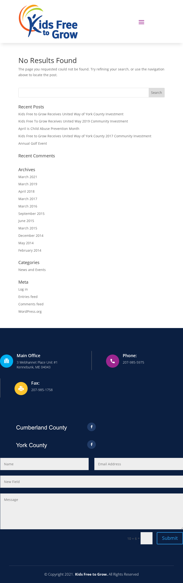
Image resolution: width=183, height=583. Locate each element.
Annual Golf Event (32, 143)
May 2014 (26, 243)
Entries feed (28, 296)
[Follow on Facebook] (91, 427)
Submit (170, 538)
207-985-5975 (133, 362)
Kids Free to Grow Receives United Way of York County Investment (70, 114)
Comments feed (31, 304)
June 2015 (26, 220)
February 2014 (29, 250)
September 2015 (31, 213)
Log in (23, 289)
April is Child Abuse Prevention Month (48, 128)
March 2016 (27, 206)
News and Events (32, 269)
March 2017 (27, 198)
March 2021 (27, 177)
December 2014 (30, 235)
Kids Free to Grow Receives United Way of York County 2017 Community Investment (84, 136)
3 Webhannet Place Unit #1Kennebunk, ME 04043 (37, 364)
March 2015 (27, 228)
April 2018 (26, 191)
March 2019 (27, 184)
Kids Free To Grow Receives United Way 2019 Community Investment (73, 121)
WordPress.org (30, 311)
